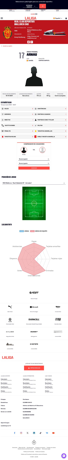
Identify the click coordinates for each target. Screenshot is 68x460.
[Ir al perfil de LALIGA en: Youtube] (53, 433)
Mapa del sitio (22, 447)
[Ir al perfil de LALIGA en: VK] (46, 433)
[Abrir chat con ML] (63, 455)
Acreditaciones (30, 447)
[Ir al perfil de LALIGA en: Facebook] (14, 433)
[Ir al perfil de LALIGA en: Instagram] (21, 433)
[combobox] (34, 159)
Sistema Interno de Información (25, 448)
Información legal (46, 448)
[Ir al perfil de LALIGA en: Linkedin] (34, 433)
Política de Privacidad (29, 451)
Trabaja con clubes (51, 447)
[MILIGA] (65, 18)
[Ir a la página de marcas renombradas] (34, 442)
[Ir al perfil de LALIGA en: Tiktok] (40, 433)
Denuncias (14, 447)
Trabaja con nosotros (40, 447)
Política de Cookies (40, 451)
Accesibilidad (37, 448)
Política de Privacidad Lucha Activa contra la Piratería (34, 454)
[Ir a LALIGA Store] (34, 14)
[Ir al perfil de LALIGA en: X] (28, 42)
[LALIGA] (30, 18)
